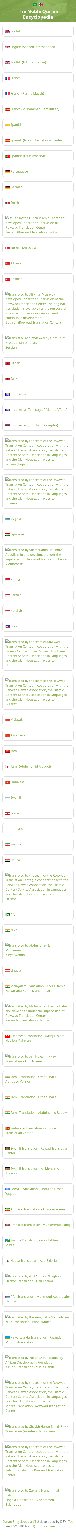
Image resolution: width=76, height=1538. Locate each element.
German (16, 187)
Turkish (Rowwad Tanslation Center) (31, 232)
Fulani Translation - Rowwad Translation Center (34, 1472)
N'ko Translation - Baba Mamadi (28, 1322)
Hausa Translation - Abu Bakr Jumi (35, 1260)
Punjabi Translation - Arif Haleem (31, 1058)
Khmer (15, 579)
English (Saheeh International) (32, 47)
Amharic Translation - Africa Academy (37, 1209)
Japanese (17, 534)
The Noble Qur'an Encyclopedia (38, 14)
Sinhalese (17, 782)
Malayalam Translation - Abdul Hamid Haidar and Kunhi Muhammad (35, 988)
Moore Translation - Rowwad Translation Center (35, 1408)
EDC (14, 1526)
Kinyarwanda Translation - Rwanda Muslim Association (33, 1339)
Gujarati (11, 704)
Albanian (16, 263)
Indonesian (18, 394)
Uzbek (15, 363)
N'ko (13, 930)
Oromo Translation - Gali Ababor (29, 1281)
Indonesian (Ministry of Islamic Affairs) (38, 410)
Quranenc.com (44, 1526)
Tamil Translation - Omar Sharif (33, 1097)
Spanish (16, 124)
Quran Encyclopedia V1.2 (20, 1522)
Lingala (15, 970)
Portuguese (19, 171)
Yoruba (15, 844)
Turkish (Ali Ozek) (23, 248)
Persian (16, 595)
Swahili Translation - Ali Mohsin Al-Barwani (33, 1170)
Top (71, 1522)
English (15, 31)
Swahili (15, 797)
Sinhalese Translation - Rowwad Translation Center (31, 1130)
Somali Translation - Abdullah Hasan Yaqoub (34, 1191)
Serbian (11, 347)
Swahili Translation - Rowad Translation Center (36, 1150)
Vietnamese (14, 564)
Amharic (16, 829)
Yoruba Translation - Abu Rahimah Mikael (33, 1242)
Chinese (11, 503)
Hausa (15, 860)
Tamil (14, 751)
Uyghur (16, 519)
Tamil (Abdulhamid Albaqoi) (30, 766)
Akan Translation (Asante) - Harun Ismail (36, 1428)
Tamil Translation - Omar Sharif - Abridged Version (31, 1079)
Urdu (14, 626)
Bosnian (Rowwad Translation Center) (33, 322)
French (15, 78)
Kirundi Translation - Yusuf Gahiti (29, 1367)
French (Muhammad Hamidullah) (34, 109)
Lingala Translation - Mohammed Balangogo (29, 1502)
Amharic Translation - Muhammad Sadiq (40, 1225)
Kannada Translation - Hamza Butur (31, 1020)
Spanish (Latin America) (27, 156)
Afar (13, 914)
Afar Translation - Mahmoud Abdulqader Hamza (37, 1298)
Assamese (17, 735)
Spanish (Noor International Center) (36, 140)
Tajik (13, 378)
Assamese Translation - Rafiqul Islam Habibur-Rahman (34, 1038)
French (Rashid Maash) (27, 93)
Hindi (9, 665)
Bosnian (16, 279)
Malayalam (18, 719)
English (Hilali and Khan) (28, 62)
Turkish (15, 202)
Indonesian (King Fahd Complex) (34, 425)
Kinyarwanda (15, 955)
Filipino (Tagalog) (17, 464)
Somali (15, 813)
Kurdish (16, 610)
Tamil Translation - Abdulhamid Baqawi (39, 1112)
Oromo (10, 899)
